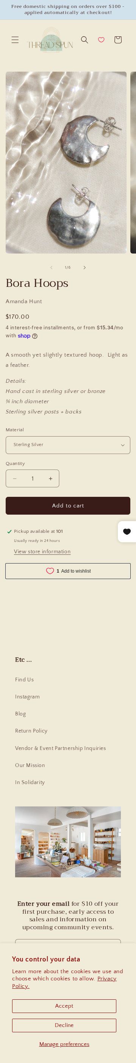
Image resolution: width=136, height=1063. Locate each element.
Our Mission (30, 765)
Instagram (27, 697)
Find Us (24, 680)
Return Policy (31, 731)
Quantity (15, 463)
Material (15, 429)
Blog (20, 714)
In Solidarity (30, 783)
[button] (15, 39)
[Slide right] (84, 267)
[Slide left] (51, 267)
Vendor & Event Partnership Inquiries (60, 748)
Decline (64, 1025)
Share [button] (20, 593)
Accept (64, 1006)
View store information (42, 552)
